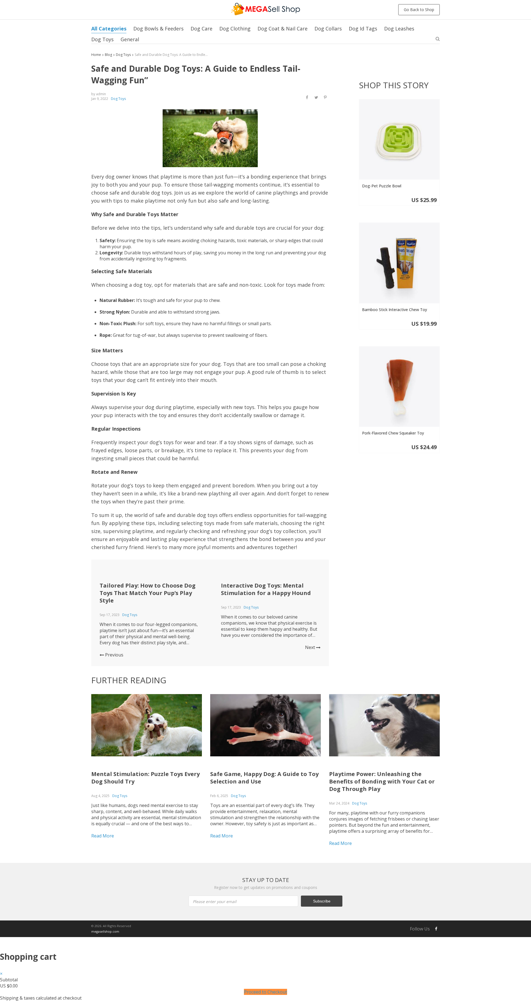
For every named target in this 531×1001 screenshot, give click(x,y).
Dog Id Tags (363, 28)
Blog (108, 54)
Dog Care (201, 28)
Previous (113, 655)
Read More (102, 836)
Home (96, 54)
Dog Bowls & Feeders (158, 28)
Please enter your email (214, 901)
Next (310, 647)
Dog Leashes (399, 28)
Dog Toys (102, 39)
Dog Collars (328, 28)
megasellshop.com (105, 931)
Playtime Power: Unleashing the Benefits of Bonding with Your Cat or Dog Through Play (382, 781)
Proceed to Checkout (265, 992)
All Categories (108, 28)
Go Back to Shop (419, 9)
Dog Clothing (235, 28)
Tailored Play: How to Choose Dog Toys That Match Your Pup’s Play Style (148, 593)
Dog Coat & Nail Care (282, 28)
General (130, 39)
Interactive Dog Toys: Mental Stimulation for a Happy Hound (266, 589)
